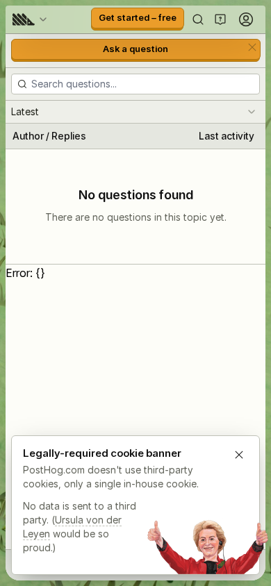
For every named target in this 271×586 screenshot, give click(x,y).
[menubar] (32, 19)
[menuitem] (32, 19)
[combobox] (135, 112)
